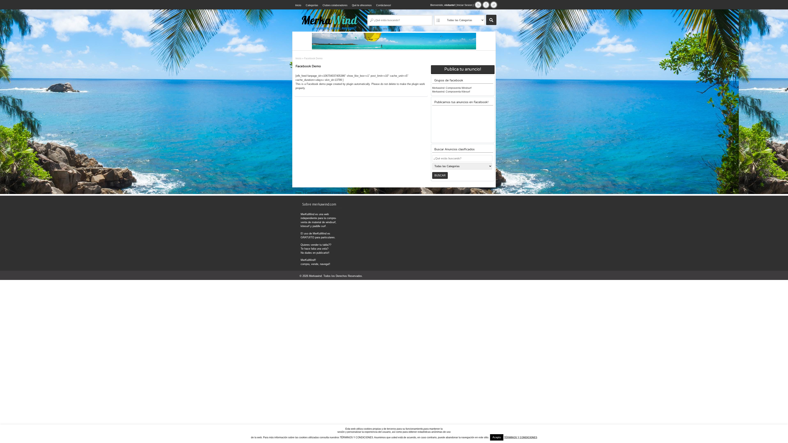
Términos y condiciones (334, 192)
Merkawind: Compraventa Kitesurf (451, 91)
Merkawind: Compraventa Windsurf (451, 88)
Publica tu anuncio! (462, 69)
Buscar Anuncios (491, 20)
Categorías (312, 5)
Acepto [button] (496, 437)
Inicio (298, 5)
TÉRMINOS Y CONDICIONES (520, 437)
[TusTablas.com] (394, 41)
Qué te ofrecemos (362, 5)
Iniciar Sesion (464, 5)
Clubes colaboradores (335, 5)
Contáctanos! (383, 5)
